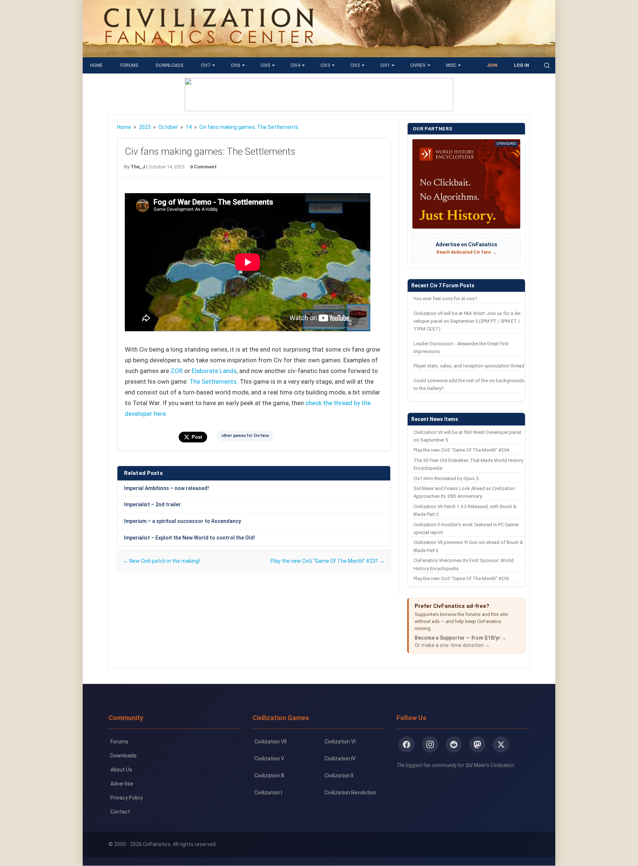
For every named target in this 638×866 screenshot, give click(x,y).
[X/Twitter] (501, 744)
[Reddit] (454, 744)
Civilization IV (340, 758)
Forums (129, 65)
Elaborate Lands (214, 370)
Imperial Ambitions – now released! (166, 488)
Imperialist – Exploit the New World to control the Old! (189, 538)
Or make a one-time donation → (452, 645)
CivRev (418, 65)
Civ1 (385, 65)
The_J (137, 167)
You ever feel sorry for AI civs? (445, 298)
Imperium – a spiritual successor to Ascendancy (182, 521)
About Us (121, 770)
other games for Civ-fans (245, 435)
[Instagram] (430, 744)
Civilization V (269, 758)
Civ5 (265, 65)
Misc (451, 65)
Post (197, 437)
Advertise (121, 784)
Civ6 (235, 65)
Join (492, 65)
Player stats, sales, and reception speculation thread (469, 366)
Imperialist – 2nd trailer (152, 504)
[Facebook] (406, 744)
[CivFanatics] (208, 52)
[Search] (546, 65)
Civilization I (268, 792)
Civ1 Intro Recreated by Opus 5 (446, 478)
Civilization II (339, 775)
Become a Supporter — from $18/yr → (461, 637)
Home (96, 65)
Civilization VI (340, 742)
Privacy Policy (126, 798)
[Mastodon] (477, 744)
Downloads (169, 65)
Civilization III (269, 775)
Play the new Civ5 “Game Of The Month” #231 (328, 561)
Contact (120, 812)
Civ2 (355, 65)
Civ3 (325, 65)
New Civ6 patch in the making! (161, 561)
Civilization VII (270, 742)
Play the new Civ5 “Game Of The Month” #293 (461, 578)
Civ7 (205, 65)
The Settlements (213, 381)
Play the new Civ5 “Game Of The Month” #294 (461, 450)
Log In (521, 65)
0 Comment (203, 167)
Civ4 (295, 65)
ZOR (177, 370)
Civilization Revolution (350, 792)
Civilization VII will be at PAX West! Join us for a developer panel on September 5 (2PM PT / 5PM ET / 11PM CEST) (467, 321)
